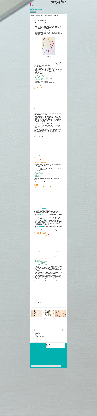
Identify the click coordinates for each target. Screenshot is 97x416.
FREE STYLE (56, 15)
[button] (65, 15)
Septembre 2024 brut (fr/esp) (60, 318)
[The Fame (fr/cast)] (36, 313)
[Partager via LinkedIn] (38, 302)
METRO (46, 15)
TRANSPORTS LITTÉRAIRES (58, 1)
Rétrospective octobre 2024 (47, 318)
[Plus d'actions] (62, 20)
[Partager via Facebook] (34, 302)
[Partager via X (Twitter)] (36, 302)
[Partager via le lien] (40, 302)
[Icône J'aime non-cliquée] (36, 338)
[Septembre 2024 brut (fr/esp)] (60, 313)
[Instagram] (30, 4)
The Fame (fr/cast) (35, 317)
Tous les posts (32, 15)
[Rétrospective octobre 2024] (48, 313)
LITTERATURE (38, 15)
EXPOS (42, 15)
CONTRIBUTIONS (50, 15)
